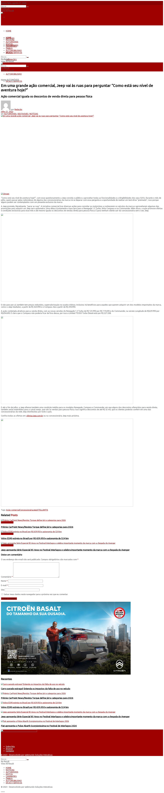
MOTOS (9, 44)
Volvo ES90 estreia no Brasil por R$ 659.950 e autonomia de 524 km (35, 538)
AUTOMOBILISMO (14, 74)
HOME (8, 31)
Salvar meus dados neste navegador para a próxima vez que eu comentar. (36, 594)
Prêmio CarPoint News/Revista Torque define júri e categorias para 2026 (37, 527)
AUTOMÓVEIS (12, 42)
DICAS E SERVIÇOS (14, 81)
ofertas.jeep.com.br (34, 416)
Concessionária (26, 510)
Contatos (10, 17)
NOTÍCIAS (10, 40)
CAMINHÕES (11, 60)
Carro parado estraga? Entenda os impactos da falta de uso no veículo (35, 688)
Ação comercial (13, 510)
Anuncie (9, 749)
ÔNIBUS (9, 48)
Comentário (7, 577)
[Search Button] (28, 6)
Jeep (35, 510)
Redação (18, 109)
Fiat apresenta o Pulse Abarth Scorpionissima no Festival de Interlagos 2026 (39, 726)
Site (2, 590)
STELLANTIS (42, 510)
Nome (4, 581)
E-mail (4, 585)
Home (3, 80)
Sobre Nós (10, 9)
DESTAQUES (23, 114)
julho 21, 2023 (7, 111)
